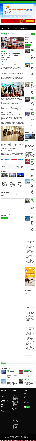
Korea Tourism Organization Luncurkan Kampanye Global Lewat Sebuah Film (29, 144)
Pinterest (14, 159)
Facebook (31, 2)
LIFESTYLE (16, 28)
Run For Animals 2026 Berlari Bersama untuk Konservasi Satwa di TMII (5, 182)
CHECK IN (32, 159)
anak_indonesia (29, 298)
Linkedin (20, 159)
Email (10, 210)
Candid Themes (28, 437)
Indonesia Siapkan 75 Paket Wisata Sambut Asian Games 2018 (18, 166)
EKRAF (25, 396)
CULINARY (10, 28)
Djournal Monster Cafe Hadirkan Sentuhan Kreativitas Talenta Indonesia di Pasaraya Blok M (30, 318)
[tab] (28, 45)
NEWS (11, 25)
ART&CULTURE (26, 397)
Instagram (33, 2)
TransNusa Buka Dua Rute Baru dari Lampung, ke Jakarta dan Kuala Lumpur (32, 187)
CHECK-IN (4, 28)
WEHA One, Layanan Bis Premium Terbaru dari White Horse (32, 89)
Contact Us (13, 2)
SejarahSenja (28, 292)
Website (18, 210)
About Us (10, 2)
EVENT (3, 51)
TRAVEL (32, 179)
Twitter (32, 2)
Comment (3, 197)
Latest (27, 46)
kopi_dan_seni (28, 315)
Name (2, 210)
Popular (28, 45)
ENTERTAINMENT (23, 28)
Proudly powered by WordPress (10, 437)
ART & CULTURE (32, 98)
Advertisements (18, 2)
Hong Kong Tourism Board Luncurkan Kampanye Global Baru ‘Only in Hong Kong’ (32, 224)
